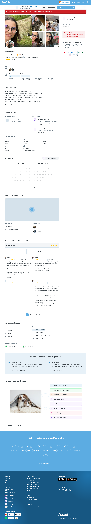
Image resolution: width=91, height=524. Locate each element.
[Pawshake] (5, 2)
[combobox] (50, 158)
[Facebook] (59, 490)
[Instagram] (66, 490)
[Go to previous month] (12, 163)
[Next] (39, 314)
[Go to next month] (51, 163)
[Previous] (24, 314)
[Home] (5, 425)
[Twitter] (62, 490)
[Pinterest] (69, 490)
